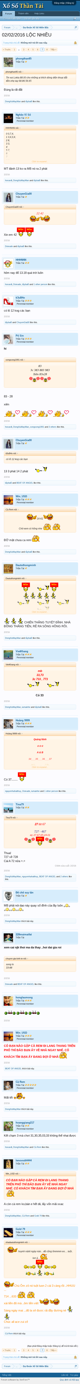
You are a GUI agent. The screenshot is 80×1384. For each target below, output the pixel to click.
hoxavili (8, 180)
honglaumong (24, 997)
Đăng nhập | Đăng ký (64, 3)
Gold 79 (38, 1216)
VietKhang (22, 651)
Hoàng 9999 (23, 720)
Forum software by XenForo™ (15, 1380)
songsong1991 (37, 427)
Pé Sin (20, 335)
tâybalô (28, 101)
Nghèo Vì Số (23, 114)
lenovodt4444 (24, 1160)
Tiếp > (53, 49)
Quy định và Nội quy (69, 1380)
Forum (8, 13)
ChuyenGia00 (24, 193)
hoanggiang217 (25, 1122)
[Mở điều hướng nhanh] (75, 27)
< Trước (7, 49)
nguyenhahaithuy (13, 791)
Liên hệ (64, 1375)
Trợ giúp (74, 1375)
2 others (64, 876)
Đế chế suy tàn (24, 892)
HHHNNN (21, 259)
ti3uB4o (20, 297)
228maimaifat (24, 934)
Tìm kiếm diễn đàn (12, 18)
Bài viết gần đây (32, 18)
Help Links (39, 13)
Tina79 (20, 804)
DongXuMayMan (13, 101)
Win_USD (21, 496)
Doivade (9, 246)
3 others (53, 427)
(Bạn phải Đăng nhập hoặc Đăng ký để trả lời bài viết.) (52, 1346)
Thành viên (23, 13)
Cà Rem (20, 1081)
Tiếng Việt (6, 1375)
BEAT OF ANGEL (25, 483)
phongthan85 (23, 58)
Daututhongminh (26, 565)
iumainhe (26, 707)
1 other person (40, 284)
